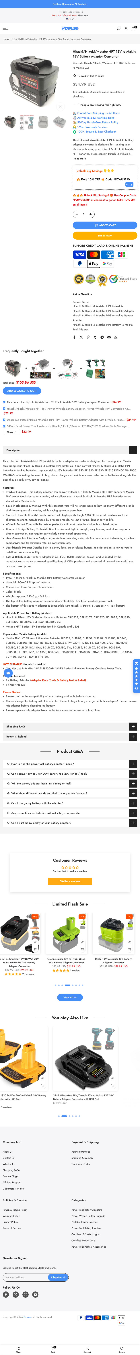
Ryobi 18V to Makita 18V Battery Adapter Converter (49, 960)
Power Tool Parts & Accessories (88, 1247)
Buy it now (105, 235)
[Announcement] (70, 4)
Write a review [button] (70, 881)
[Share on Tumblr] (95, 337)
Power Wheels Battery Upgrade (88, 1216)
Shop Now (83, 15)
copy (129, 184)
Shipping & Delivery (82, 1158)
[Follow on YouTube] (35, 1294)
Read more (80, 158)
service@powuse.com (73, 11)
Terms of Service (12, 1228)
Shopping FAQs (11, 1170)
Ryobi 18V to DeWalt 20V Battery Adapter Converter (96, 960)
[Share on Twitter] (81, 337)
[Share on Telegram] (102, 337)
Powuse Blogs (10, 1176)
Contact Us (8, 1158)
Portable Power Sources (84, 1222)
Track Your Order (80, 1164)
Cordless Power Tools (83, 1240)
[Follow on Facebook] (6, 1294)
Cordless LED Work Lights (85, 1234)
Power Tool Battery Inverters (86, 1228)
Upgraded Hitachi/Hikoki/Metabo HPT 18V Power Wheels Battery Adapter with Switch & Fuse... (66, 420)
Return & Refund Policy (15, 1210)
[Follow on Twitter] (16, 1294)
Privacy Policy (10, 1222)
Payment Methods (80, 1151)
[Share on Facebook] (74, 337)
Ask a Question (82, 294)
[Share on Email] (109, 337)
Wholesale (8, 1164)
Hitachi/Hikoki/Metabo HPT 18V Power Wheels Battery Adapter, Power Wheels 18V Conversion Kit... (69, 409)
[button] (136, 676)
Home (6, 39)
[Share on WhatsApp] (116, 337)
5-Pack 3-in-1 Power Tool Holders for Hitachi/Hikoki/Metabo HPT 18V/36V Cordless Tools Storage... (68, 426)
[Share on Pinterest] (88, 337)
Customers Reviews (13, 1188)
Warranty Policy (11, 1216)
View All (68, 997)
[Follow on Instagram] (25, 1294)
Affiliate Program (12, 1182)
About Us (8, 1151)
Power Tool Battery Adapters (86, 1210)
